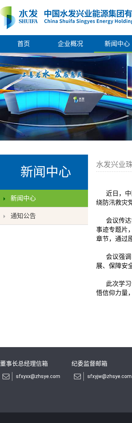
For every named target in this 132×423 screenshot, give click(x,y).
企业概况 (70, 43)
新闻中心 (23, 198)
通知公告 (23, 216)
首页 (23, 43)
